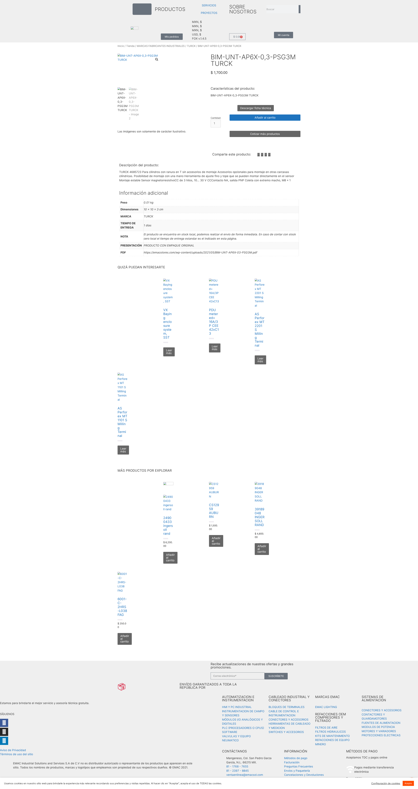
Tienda (130, 46)
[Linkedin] (4, 741)
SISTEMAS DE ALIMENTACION (374, 698)
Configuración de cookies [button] (385, 783)
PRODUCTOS (170, 9)
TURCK (191, 46)
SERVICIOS (209, 5)
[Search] (299, 9)
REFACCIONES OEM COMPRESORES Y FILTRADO (330, 717)
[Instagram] (4, 732)
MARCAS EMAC (327, 697)
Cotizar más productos (265, 134)
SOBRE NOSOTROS (243, 9)
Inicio (121, 46)
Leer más (169, 352)
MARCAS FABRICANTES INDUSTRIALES (161, 46)
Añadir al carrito (265, 117)
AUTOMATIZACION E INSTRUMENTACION (238, 698)
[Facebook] (4, 723)
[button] (157, 59)
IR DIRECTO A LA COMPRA (265, 125)
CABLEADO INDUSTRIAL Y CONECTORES (289, 698)
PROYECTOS (209, 13)
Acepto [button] (408, 783)
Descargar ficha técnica (255, 108)
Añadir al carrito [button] (170, 557)
